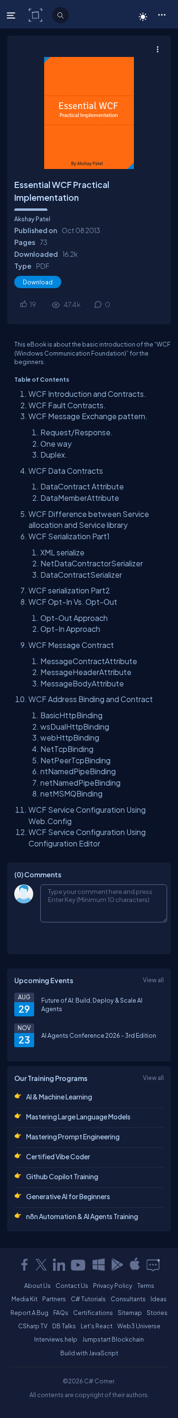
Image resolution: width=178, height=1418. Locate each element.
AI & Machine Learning (59, 1096)
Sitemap (130, 1312)
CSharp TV (32, 1326)
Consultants (128, 1299)
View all (153, 980)
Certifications (93, 1312)
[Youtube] (79, 1265)
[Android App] (117, 1265)
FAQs (60, 1312)
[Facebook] (24, 1265)
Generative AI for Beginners (68, 1196)
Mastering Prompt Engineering (73, 1136)
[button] (162, 14)
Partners (54, 1299)
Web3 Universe (138, 1326)
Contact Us (72, 1285)
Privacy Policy (112, 1285)
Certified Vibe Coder (58, 1156)
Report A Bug (29, 1312)
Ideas (158, 1299)
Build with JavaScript (89, 1353)
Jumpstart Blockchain (113, 1339)
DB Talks (64, 1326)
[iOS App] (135, 1265)
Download (38, 282)
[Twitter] (41, 1265)
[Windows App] (99, 1265)
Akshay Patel (32, 219)
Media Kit (24, 1299)
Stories (157, 1312)
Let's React (96, 1326)
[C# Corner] (36, 14)
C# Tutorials (88, 1299)
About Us (37, 1285)
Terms (145, 1285)
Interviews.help (55, 1339)
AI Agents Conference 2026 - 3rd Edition (98, 1035)
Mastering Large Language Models (78, 1116)
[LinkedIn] (59, 1265)
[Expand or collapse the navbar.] (12, 15)
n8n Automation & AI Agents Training (82, 1216)
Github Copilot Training (62, 1176)
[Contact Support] (153, 1265)
